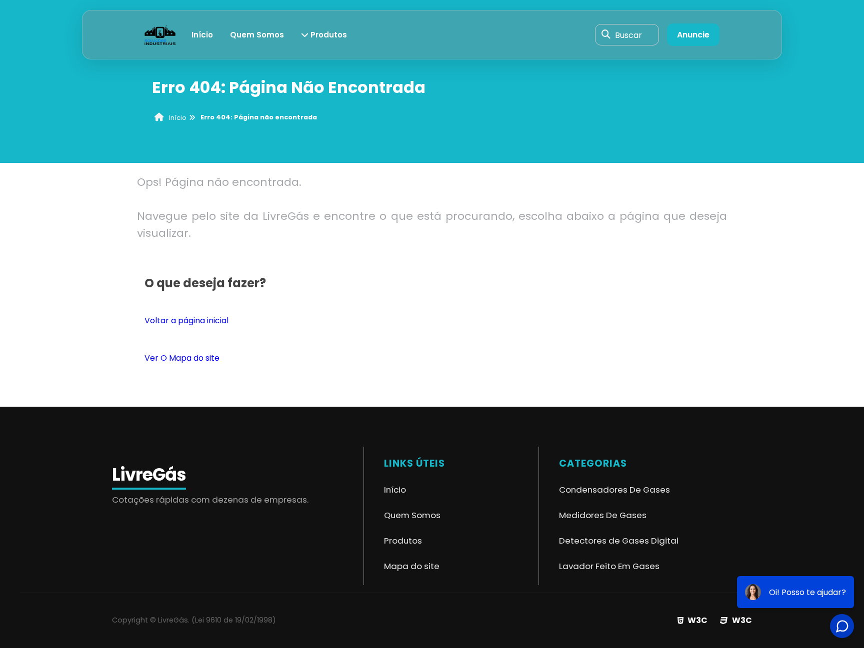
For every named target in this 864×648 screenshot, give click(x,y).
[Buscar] (606, 35)
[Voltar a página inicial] (160, 34)
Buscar (628, 34)
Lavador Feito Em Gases (609, 566)
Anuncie (693, 34)
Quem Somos (257, 34)
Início (202, 34)
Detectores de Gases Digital (618, 541)
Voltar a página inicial (186, 320)
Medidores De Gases (602, 515)
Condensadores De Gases (614, 490)
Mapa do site (412, 566)
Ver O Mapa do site (182, 358)
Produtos (327, 34)
